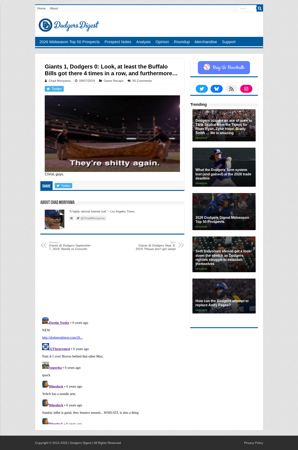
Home (41, 8)
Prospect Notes (117, 42)
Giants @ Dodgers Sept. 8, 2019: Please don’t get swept (156, 246)
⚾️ (224, 67)
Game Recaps (113, 80)
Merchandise (206, 42)
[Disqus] (112, 369)
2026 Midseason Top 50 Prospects (69, 42)
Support (229, 42)
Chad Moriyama (60, 80)
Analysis (143, 42)
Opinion (162, 42)
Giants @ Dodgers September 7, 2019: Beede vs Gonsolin (70, 246)
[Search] (260, 8)
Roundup (182, 42)
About (54, 8)
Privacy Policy (253, 443)
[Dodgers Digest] (68, 24)
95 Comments (142, 80)
